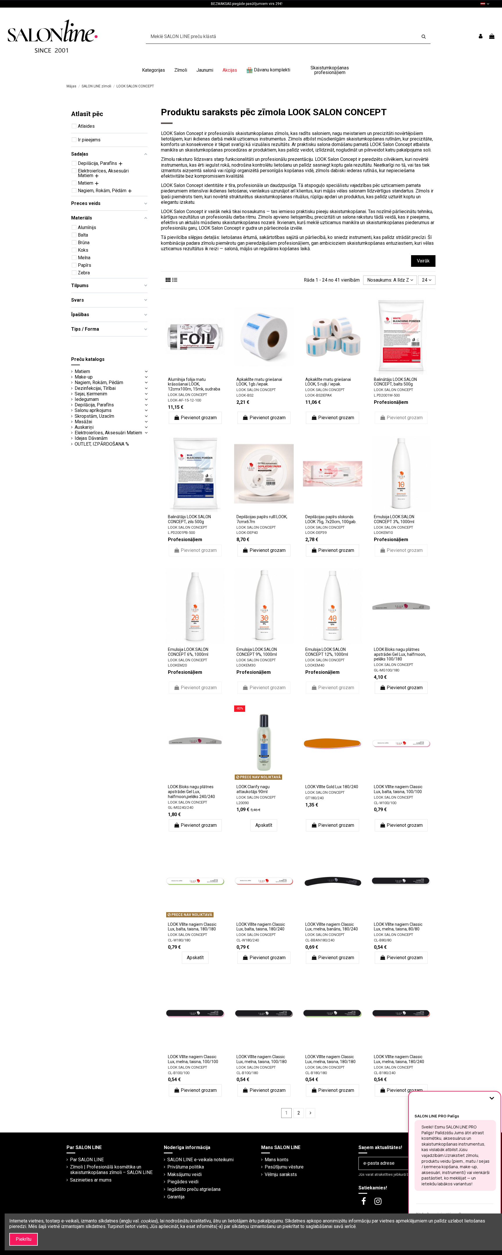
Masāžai (83, 421)
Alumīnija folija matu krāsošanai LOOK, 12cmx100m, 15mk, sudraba (194, 384)
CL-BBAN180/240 (319, 940)
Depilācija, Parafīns (94, 405)
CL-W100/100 (385, 803)
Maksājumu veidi (184, 1174)
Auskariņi (84, 427)
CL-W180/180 (179, 940)
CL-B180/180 (316, 1073)
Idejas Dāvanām (91, 438)
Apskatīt (263, 825)
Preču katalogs (88, 359)
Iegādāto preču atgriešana (193, 1189)
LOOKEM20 (177, 665)
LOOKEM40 (314, 665)
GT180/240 (314, 798)
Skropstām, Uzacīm (94, 416)
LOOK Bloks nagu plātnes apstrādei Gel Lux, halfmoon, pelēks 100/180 (400, 654)
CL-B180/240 (384, 1073)
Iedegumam (87, 399)
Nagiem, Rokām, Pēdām (99, 382)
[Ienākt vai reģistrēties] (480, 36)
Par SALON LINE (87, 1159)
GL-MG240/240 (180, 807)
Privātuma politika (185, 1167)
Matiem (82, 371)
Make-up (84, 377)
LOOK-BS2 (245, 395)
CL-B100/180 (247, 1073)
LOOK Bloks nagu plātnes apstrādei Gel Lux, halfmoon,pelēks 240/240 (191, 791)
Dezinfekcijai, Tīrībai (95, 388)
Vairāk (423, 261)
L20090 (242, 803)
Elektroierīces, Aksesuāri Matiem (108, 432)
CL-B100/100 (178, 1073)
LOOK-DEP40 (247, 532)
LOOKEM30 (245, 665)
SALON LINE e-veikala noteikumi (200, 1159)
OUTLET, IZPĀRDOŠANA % (102, 444)
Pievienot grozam (199, 417)
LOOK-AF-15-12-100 (184, 400)
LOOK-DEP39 (316, 532)
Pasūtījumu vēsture (284, 1167)
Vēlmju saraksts (281, 1174)
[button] (153, 70)
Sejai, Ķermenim (91, 394)
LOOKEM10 (383, 532)
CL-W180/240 (247, 940)
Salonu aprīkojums (93, 410)
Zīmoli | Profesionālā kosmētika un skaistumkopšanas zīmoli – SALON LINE (111, 1169)
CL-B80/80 (382, 940)
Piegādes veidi (182, 1181)
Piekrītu (23, 1239)
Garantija (175, 1197)
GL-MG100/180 (386, 670)
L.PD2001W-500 (387, 395)
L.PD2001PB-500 (181, 532)
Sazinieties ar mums (91, 1180)
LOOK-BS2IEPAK (318, 395)
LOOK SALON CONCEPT (187, 394)
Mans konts (276, 1159)
